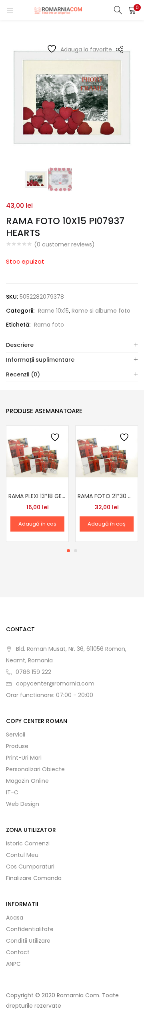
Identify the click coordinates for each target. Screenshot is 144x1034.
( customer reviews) (64, 244)
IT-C (12, 792)
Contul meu (22, 855)
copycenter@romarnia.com (55, 683)
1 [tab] (68, 550)
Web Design (22, 804)
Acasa (14, 918)
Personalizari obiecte (35, 769)
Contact (18, 952)
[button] (132, 10)
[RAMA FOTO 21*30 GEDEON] (107, 456)
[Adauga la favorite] (55, 438)
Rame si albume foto (101, 311)
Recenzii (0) (23, 374)
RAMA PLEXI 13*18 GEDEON (37, 496)
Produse (17, 746)
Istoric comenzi (28, 843)
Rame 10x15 (53, 311)
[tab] (72, 345)
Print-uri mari (24, 758)
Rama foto (49, 325)
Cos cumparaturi (30, 867)
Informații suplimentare (40, 360)
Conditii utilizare (28, 941)
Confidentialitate (30, 929)
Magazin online (27, 781)
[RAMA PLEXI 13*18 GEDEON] (37, 456)
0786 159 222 (33, 672)
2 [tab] (75, 550)
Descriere (20, 345)
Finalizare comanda (34, 878)
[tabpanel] (37, 483)
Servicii (15, 735)
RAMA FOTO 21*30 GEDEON (107, 496)
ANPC (13, 964)
